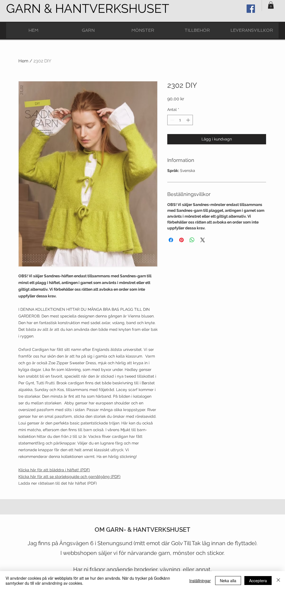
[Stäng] (278, 581)
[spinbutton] (180, 120)
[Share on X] (202, 240)
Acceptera (258, 580)
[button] (271, 5)
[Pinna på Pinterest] (181, 240)
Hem (23, 61)
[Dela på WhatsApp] (192, 240)
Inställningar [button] (200, 580)
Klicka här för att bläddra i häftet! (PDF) (54, 470)
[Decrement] (171, 120)
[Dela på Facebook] (171, 240)
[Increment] (188, 120)
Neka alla (228, 580)
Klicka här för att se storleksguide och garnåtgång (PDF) (69, 476)
